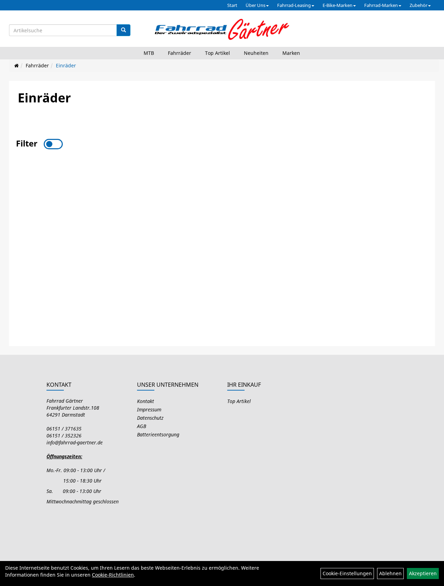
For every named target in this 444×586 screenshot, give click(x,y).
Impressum (149, 409)
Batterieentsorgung (158, 434)
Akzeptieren (423, 573)
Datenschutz (150, 418)
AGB (141, 426)
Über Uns (255, 5)
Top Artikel (217, 53)
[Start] (16, 65)
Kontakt (145, 401)
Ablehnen (390, 573)
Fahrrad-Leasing (294, 5)
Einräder (66, 65)
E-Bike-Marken (337, 5)
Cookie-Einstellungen (347, 573)
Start (232, 5)
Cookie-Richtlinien (113, 574)
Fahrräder (179, 53)
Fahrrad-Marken (381, 5)
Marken (291, 53)
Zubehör (418, 5)
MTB (149, 53)
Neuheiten (256, 53)
